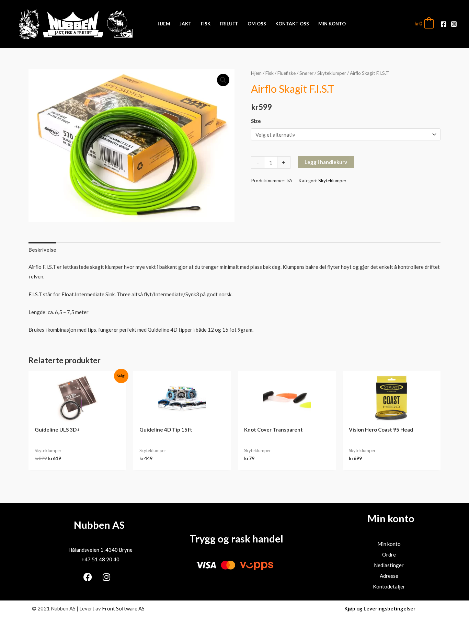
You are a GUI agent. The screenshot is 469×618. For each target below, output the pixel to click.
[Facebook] (444, 24)
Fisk (269, 73)
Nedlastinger (389, 565)
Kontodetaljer (389, 586)
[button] (223, 80)
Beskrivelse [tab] (42, 250)
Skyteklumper (331, 73)
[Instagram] (454, 24)
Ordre (389, 554)
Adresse (389, 576)
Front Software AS (123, 608)
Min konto (389, 544)
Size (256, 121)
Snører (306, 73)
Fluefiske (286, 73)
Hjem (256, 73)
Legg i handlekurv (326, 162)
